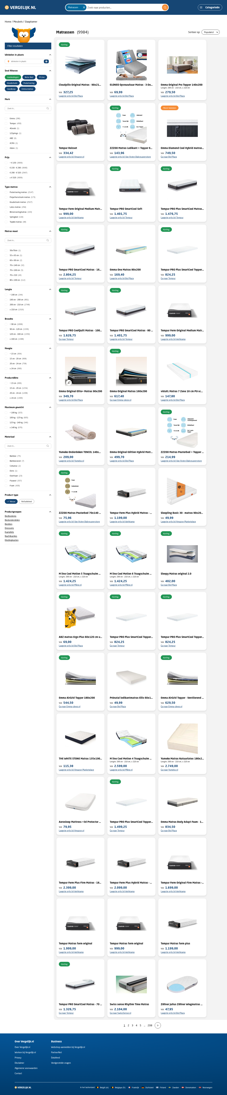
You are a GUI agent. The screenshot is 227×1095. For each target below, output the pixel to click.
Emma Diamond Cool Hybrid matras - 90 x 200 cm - (182, 148)
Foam (15, 485)
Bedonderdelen (12, 520)
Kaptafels (9, 532)
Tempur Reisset (68, 148)
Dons (13, 471)
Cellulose (15, 466)
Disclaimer (19, 1063)
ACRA (14, 143)
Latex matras (18, 207)
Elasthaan (16, 476)
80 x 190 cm (17, 280)
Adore (14, 148)
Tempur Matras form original (75, 943)
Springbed (16, 217)
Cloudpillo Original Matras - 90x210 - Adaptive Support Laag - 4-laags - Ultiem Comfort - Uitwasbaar (80, 84)
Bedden (8, 524)
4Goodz (14, 128)
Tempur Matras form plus (175, 943)
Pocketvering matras (21, 192)
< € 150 (16, 163)
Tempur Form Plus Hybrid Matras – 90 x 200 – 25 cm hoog (131, 512)
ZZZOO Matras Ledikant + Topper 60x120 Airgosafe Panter (131, 148)
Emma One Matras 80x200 (125, 269)
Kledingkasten (12, 540)
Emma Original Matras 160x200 (128, 391)
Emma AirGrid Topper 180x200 (77, 697)
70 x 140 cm (17, 265)
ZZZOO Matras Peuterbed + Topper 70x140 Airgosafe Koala (182, 452)
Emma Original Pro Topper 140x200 (181, 84)
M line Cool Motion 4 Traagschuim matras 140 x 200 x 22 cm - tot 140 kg (131, 758)
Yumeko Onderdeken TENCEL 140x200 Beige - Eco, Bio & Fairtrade (80, 452)
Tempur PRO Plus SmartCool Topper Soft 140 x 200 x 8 (131, 636)
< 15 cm (16, 353)
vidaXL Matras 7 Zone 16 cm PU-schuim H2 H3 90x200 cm (182, 391)
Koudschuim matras (21, 202)
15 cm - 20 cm (18, 358)
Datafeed (55, 1057)
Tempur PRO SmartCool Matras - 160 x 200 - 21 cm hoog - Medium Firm (80, 269)
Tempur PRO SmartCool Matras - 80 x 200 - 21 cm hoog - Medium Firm (131, 330)
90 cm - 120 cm (19, 329)
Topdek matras (18, 222)
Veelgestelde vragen (61, 1063)
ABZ (13, 138)
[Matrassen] (84, 7)
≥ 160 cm (17, 339)
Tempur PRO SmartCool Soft (126, 208)
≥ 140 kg (16, 427)
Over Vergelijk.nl (22, 1047)
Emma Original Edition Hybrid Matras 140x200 (131, 452)
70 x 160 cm (16, 270)
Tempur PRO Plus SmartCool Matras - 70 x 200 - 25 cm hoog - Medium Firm (182, 208)
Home (8, 21)
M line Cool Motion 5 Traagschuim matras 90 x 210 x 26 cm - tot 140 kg (80, 573)
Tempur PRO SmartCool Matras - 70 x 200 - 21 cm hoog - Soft (80, 1004)
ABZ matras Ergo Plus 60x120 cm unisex (80, 636)
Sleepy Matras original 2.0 (176, 573)
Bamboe (15, 456)
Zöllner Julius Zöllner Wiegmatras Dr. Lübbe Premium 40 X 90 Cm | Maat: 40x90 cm (182, 1004)
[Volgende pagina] (158, 1025)
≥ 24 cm (16, 368)
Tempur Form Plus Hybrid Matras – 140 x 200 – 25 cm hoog (131, 882)
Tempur (15, 123)
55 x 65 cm (16, 255)
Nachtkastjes (11, 536)
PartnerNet (56, 1052)
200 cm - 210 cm (20, 304)
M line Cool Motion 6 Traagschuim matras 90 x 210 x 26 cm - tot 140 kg (131, 573)
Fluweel (16, 481)
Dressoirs (9, 528)
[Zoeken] (165, 7)
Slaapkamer (31, 21)
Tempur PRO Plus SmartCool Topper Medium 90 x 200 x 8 (182, 269)
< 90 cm (16, 324)
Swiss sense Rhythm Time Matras (129, 1004)
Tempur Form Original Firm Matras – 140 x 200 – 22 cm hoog (182, 882)
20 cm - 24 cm (18, 363)
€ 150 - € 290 (18, 168)
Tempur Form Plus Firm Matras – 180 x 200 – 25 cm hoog (80, 882)
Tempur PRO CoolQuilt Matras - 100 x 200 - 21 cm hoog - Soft (80, 330)
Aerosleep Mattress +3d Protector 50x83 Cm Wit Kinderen (80, 821)
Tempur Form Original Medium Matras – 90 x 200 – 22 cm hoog (182, 330)
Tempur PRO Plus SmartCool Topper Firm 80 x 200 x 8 (182, 636)
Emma (15, 118)
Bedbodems (10, 516)
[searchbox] (28, 108)
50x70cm (15, 250)
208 (150, 1025)
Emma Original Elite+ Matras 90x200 (80, 391)
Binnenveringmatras (21, 212)
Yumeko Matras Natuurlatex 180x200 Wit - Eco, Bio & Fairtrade (182, 758)
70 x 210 (15, 275)
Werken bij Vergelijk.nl (25, 1052)
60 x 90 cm (16, 260)
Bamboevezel (17, 461)
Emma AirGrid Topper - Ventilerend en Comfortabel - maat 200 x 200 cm (182, 697)
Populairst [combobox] (209, 32)
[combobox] (117, 7)
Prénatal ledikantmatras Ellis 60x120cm (131, 697)
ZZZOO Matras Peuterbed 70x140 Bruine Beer (80, 512)
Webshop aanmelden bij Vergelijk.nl (68, 1047)
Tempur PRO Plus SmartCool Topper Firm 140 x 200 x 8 (131, 821)
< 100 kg (16, 412)
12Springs (15, 133)
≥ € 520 (16, 177)
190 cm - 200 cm (19, 299)
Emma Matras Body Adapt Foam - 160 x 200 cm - (182, 821)
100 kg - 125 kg (19, 417)
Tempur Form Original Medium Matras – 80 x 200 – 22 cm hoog (80, 208)
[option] (13, 77)
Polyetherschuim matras (22, 197)
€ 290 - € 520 (18, 172)
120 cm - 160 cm (20, 334)
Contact (18, 1073)
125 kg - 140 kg (19, 422)
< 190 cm (16, 295)
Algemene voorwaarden (26, 1068)
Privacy (18, 1057)
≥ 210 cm (17, 309)
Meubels (18, 21)
